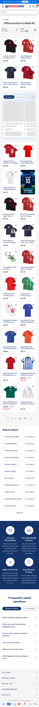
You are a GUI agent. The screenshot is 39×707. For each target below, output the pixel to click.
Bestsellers (9, 97)
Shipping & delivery (11, 609)
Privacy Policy (27, 700)
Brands (6, 19)
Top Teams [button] (6, 673)
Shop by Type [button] (7, 684)
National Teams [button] (8, 678)
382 (20, 419)
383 (25, 419)
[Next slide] (33, 97)
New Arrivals (21, 97)
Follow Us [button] (6, 695)
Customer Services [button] (9, 689)
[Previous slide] (28, 97)
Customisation (30, 609)
